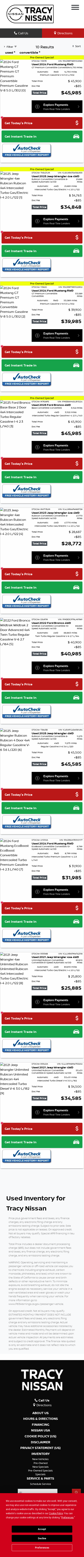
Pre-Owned (40, 1463)
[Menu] (75, 8)
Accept (42, 1529)
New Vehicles (40, 1459)
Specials (40, 1474)
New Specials (40, 1466)
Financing (40, 1425)
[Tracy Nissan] (30, 13)
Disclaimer (40, 1442)
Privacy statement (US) (40, 1448)
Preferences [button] (67, 1517)
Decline (42, 1538)
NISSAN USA (40, 1430)
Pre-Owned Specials (40, 1470)
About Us (40, 1413)
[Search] (76, 1492)
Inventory (40, 1454)
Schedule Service (40, 1484)
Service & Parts (40, 1478)
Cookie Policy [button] (56, 1513)
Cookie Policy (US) (40, 1436)
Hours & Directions (40, 1419)
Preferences (42, 1547)
